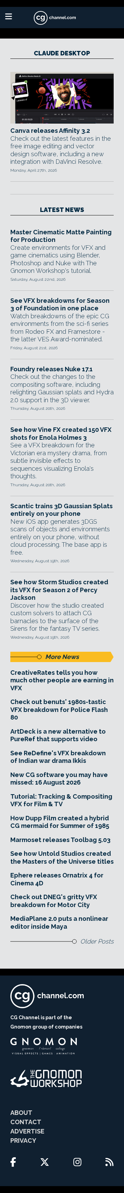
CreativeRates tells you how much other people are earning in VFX (62, 680)
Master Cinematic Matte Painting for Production (61, 236)
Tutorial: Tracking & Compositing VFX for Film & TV (61, 800)
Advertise (27, 1131)
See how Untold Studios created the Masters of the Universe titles (62, 857)
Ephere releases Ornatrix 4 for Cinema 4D (56, 879)
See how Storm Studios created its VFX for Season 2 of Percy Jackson (59, 589)
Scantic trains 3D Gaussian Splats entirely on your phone (61, 510)
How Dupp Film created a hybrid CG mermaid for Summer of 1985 (59, 822)
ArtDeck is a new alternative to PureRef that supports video (58, 735)
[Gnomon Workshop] (46, 1078)
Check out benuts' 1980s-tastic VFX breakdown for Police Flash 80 (59, 709)
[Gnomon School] (43, 1046)
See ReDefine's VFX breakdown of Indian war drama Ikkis (58, 757)
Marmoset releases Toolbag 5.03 (60, 839)
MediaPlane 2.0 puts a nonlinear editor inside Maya (59, 922)
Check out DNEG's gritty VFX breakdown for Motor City (53, 900)
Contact (25, 1122)
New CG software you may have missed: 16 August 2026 (59, 778)
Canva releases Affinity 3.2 (50, 130)
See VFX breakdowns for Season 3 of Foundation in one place (60, 304)
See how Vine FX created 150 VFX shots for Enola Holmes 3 (61, 433)
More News (62, 656)
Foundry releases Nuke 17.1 (51, 369)
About (21, 1112)
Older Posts (97, 941)
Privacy (23, 1140)
